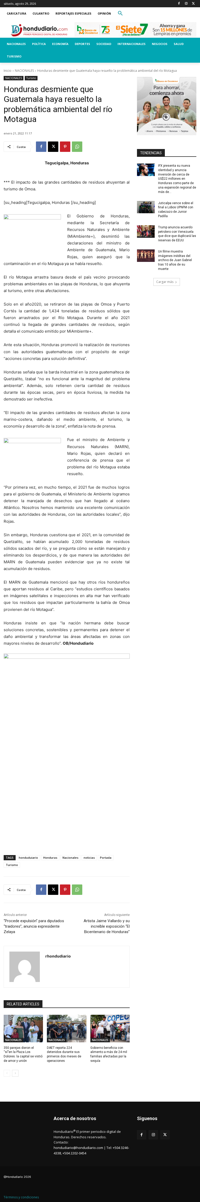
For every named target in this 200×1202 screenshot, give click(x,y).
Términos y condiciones (21, 1197)
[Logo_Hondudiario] (39, 30)
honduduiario (28, 858)
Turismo (31, 78)
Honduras (50, 858)
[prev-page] (7, 1073)
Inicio (7, 70)
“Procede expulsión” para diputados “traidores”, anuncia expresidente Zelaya (34, 926)
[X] (193, 4)
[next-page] (15, 1073)
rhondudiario (58, 956)
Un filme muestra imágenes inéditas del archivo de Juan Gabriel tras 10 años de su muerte (175, 260)
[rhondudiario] (24, 967)
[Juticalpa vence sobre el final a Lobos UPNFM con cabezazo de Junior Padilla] (146, 207)
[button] (120, 13)
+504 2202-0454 (74, 1153)
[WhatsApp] (77, 146)
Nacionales (70, 858)
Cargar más (164, 282)
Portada (105, 858)
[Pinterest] (65, 146)
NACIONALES (24, 70)
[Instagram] (186, 4)
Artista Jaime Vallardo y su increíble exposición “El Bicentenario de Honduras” (107, 926)
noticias (89, 858)
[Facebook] (179, 4)
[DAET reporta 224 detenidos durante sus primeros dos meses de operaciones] (66, 1028)
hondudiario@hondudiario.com (78, 1147)
